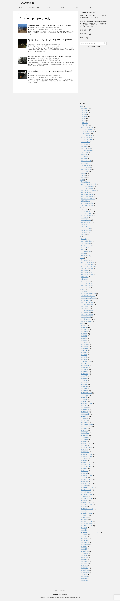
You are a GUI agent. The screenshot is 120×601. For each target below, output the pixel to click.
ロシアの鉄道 (84, 171)
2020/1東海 (84, 428)
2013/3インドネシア (86, 502)
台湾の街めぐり (85, 306)
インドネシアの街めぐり (88, 296)
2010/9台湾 (84, 530)
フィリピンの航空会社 (87, 203)
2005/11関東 (84, 576)
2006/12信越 (84, 568)
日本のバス (84, 209)
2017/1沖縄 (84, 469)
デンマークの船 (85, 256)
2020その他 (84, 431)
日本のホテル (84, 260)
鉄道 (48, 8)
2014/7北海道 (85, 492)
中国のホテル (84, 279)
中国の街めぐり (85, 308)
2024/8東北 (84, 353)
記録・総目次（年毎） (34, 8)
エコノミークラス (49, 29)
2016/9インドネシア (86, 475)
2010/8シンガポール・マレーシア (90, 532)
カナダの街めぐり (86, 300)
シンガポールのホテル (87, 274)
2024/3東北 (84, 363)
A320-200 (41, 29)
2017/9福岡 (84, 460)
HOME (20, 8)
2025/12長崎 (84, 331)
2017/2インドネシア (86, 466)
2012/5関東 (84, 511)
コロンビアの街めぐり (87, 302)
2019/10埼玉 (84, 439)
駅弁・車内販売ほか (85, 319)
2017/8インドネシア (86, 462)
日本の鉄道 (84, 108)
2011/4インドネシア (86, 525)
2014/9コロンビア (86, 490)
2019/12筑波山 (85, 433)
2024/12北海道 (85, 346)
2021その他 (84, 418)
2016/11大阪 (84, 473)
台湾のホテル (84, 277)
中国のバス (84, 226)
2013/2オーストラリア (87, 504)
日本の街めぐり (85, 291)
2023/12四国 (84, 369)
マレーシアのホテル (86, 285)
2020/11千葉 (84, 420)
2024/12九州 (84, 344)
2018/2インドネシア (86, 456)
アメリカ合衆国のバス (87, 211)
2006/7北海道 (85, 570)
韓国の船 (83, 249)
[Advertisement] (93, 74)
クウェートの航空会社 (87, 194)
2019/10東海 (84, 435)
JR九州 (84, 121)
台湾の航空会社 (85, 201)
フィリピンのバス (86, 228)
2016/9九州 (84, 477)
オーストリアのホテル (87, 268)
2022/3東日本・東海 (86, 403)
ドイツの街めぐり (86, 312)
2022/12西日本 (85, 388)
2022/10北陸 (84, 395)
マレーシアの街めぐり (87, 315)
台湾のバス (84, 224)
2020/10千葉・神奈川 (87, 424)
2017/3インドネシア (86, 464)
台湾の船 (83, 253)
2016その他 (84, 481)
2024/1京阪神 (85, 365)
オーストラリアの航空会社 (88, 190)
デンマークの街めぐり (87, 310)
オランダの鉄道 (85, 142)
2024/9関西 (56, 27)
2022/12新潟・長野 (86, 393)
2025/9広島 (84, 334)
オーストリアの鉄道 (86, 140)
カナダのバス (84, 218)
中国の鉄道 (84, 158)
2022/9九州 (56, 59)
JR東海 (84, 114)
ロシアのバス (84, 232)
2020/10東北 (84, 422)
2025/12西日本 (85, 329)
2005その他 (84, 580)
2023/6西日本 (85, 382)
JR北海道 (84, 110)
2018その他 (84, 458)
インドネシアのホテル (87, 264)
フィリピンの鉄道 (86, 167)
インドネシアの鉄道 (86, 129)
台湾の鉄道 (84, 154)
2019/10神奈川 (85, 437)
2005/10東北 (84, 578)
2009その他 (84, 553)
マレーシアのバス (86, 230)
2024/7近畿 (84, 355)
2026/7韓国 (84, 325)
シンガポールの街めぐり (88, 304)
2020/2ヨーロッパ (86, 426)
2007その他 (84, 566)
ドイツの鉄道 (84, 163)
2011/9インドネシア (86, 521)
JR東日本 (84, 112)
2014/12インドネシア (87, 488)
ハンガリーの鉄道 (86, 165)
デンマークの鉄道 (86, 161)
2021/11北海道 (85, 414)
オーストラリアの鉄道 (87, 137)
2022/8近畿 (84, 399)
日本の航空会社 (42, 27)
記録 (51, 27)
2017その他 (84, 471)
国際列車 (83, 175)
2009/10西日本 (85, 542)
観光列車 (83, 177)
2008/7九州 (84, 555)
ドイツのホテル (85, 281)
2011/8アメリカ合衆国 (87, 523)
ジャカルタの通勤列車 (88, 131)
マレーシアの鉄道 (86, 169)
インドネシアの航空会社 (88, 186)
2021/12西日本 (85, 409)
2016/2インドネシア (86, 479)
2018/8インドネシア (86, 454)
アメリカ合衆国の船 (86, 241)
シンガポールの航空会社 (88, 199)
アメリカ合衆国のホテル (88, 262)
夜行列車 (83, 173)
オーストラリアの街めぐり (88, 298)
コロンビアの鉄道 (86, 148)
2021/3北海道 (85, 416)
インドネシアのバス (86, 213)
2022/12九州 (56, 44)
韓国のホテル (84, 270)
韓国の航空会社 (85, 192)
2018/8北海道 (85, 452)
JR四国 (84, 118)
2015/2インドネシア (86, 483)
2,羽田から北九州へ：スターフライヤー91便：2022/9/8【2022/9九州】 (50, 56)
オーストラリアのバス (87, 215)
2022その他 (84, 407)
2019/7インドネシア (86, 443)
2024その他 (84, 367)
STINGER (77, 597)
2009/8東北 (84, 547)
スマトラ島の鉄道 (87, 135)
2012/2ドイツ (85, 515)
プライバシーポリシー (60, 590)
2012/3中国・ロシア (86, 513)
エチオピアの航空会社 (87, 188)
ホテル (82, 258)
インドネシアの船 (86, 243)
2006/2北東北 (85, 572)
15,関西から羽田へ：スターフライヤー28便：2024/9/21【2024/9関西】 (50, 25)
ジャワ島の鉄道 (86, 133)
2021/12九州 (56, 75)
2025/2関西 (84, 340)
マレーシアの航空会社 (87, 205)
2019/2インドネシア (86, 447)
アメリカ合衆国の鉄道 (87, 127)
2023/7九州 (84, 380)
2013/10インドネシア (87, 498)
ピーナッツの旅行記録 (24, 3)
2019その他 (84, 450)
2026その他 (84, 327)
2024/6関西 (84, 357)
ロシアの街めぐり (86, 317)
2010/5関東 (84, 534)
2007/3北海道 (85, 563)
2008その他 (84, 557)
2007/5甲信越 (85, 561)
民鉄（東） (85, 123)
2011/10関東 (84, 519)
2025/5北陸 (84, 338)
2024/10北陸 (84, 348)
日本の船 (83, 239)
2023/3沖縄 (84, 384)
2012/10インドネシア (87, 509)
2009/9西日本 (85, 544)
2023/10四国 (84, 374)
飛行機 (62, 8)
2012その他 (84, 517)
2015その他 (84, 485)
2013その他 (84, 506)
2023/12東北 (84, 372)
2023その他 (84, 386)
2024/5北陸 (84, 359)
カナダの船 (84, 247)
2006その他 (84, 574)
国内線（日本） (59, 29)
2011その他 (84, 528)
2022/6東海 (84, 401)
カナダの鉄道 (84, 144)
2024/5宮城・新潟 (86, 361)
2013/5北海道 (85, 500)
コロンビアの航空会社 (87, 196)
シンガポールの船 (86, 251)
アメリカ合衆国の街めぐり (88, 293)
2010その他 (84, 540)
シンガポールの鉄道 (86, 150)
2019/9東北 (84, 441)
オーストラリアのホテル (88, 266)
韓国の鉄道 (84, 146)
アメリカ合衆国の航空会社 (88, 184)
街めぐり (82, 289)
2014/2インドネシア (86, 494)
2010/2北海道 (85, 538)
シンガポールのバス (86, 222)
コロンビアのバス (86, 220)
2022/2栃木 (84, 405)
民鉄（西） (85, 125)
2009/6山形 (84, 549)
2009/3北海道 (85, 551)
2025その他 (84, 342)
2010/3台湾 (84, 536)
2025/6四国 (84, 336)
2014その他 (84, 496)
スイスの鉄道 (84, 152)
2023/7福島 (84, 378)
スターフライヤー (34, 29)
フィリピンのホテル (86, 283)
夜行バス (83, 234)
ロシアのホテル (85, 287)
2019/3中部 (84, 445)
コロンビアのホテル (86, 272)
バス (77, 8)
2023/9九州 (84, 376)
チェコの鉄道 (84, 156)
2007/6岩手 (84, 559)
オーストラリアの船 (86, 245)
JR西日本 (84, 116)
